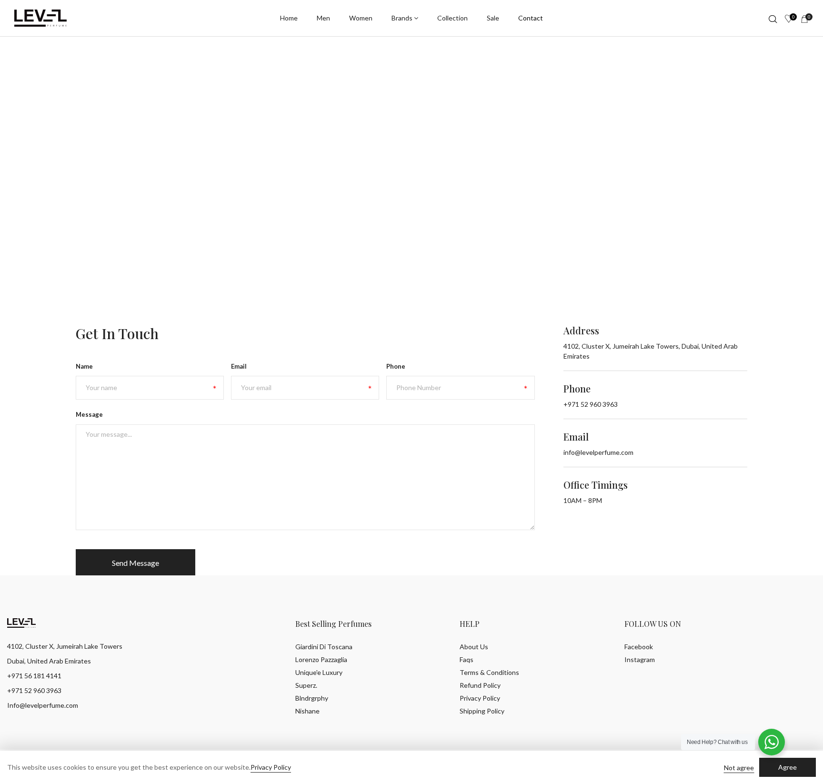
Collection (452, 18)
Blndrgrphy (311, 698)
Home (289, 18)
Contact (530, 18)
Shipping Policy (482, 711)
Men (323, 18)
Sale (493, 18)
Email (239, 366)
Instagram (639, 659)
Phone (395, 366)
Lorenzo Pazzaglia (321, 659)
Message (89, 414)
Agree (787, 767)
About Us (474, 647)
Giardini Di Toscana (323, 647)
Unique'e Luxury (318, 672)
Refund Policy (480, 685)
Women (360, 18)
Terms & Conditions (489, 672)
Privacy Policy (480, 698)
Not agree (739, 768)
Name (84, 366)
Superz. (306, 685)
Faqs (466, 659)
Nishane (307, 711)
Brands (401, 18)
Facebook (638, 647)
